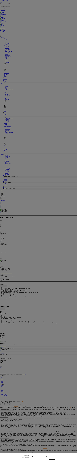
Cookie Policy (25, 458)
